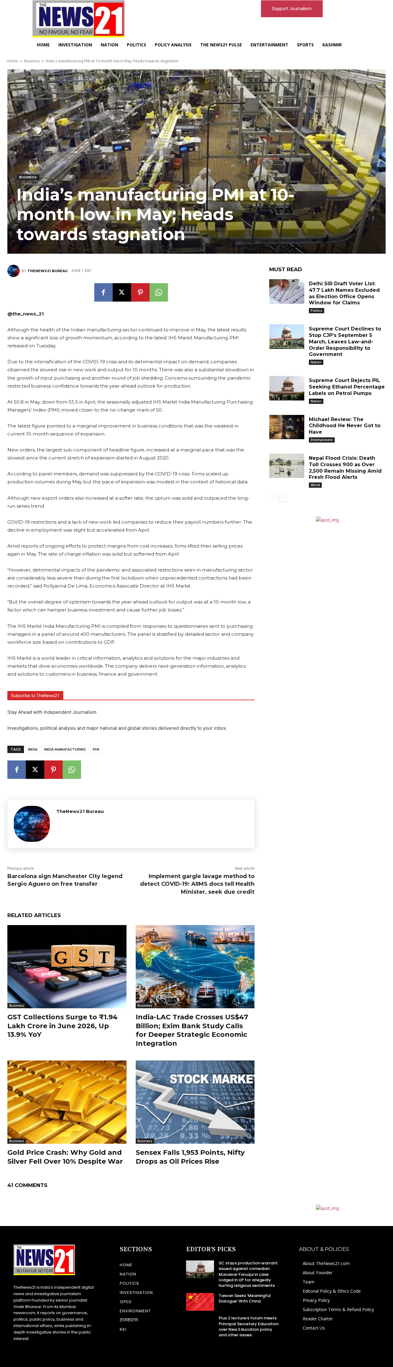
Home (12, 61)
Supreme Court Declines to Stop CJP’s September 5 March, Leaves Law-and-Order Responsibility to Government (345, 341)
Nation (316, 362)
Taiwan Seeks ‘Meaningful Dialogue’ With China (245, 1298)
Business (32, 61)
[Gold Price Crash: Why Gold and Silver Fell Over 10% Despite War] (66, 1102)
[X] (122, 292)
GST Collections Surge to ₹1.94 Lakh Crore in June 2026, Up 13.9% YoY (62, 1026)
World (315, 485)
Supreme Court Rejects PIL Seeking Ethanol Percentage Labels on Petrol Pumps (347, 386)
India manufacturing (65, 749)
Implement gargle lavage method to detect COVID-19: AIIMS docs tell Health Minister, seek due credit (197, 884)
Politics (316, 310)
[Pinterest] (140, 292)
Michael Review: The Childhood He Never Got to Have (344, 425)
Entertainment (322, 440)
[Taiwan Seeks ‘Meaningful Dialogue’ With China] (200, 1302)
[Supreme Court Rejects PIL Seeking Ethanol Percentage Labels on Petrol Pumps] (286, 388)
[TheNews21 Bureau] (14, 271)
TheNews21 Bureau (47, 271)
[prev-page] (273, 498)
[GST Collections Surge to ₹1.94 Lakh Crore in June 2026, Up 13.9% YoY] (66, 966)
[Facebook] (103, 292)
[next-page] (283, 498)
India (32, 749)
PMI (96, 749)
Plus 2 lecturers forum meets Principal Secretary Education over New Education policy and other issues (248, 1326)
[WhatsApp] (159, 292)
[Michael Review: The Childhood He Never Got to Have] (286, 427)
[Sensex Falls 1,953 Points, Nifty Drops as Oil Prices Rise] (195, 1102)
